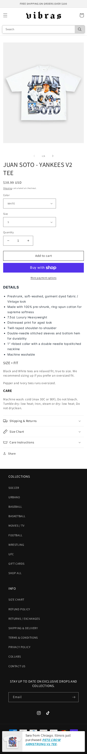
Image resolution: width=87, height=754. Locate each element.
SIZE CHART (16, 599)
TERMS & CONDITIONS (23, 637)
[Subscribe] (73, 697)
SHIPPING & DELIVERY (23, 628)
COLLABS (14, 656)
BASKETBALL (17, 516)
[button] (5, 15)
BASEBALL (15, 507)
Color (6, 195)
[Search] (80, 29)
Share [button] (12, 453)
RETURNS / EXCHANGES (24, 619)
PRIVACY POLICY (19, 647)
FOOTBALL (15, 535)
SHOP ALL (15, 573)
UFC (11, 554)
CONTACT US (16, 666)
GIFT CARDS (16, 564)
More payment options (44, 277)
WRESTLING (16, 545)
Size (5, 214)
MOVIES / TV (16, 525)
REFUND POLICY (19, 609)
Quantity (8, 232)
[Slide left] (34, 156)
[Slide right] (52, 156)
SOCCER (13, 488)
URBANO (14, 497)
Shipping (7, 188)
